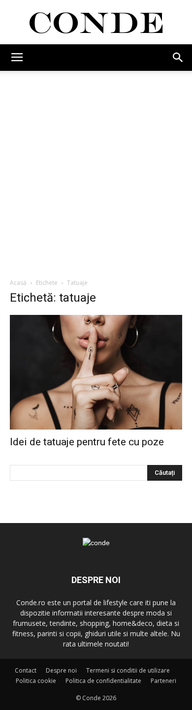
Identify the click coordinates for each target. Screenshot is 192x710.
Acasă (18, 282)
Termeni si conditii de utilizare (128, 670)
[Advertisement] (96, 172)
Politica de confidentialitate (103, 681)
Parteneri (163, 681)
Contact (25, 670)
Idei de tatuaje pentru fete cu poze (87, 442)
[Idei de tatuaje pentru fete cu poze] (96, 372)
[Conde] (96, 22)
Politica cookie (36, 681)
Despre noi (61, 670)
